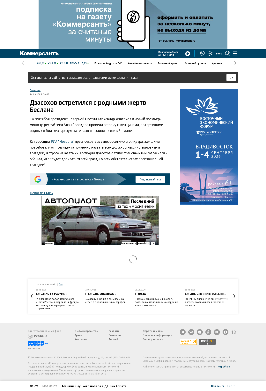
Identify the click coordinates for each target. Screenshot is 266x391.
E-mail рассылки (153, 339)
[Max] (225, 332)
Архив (78, 335)
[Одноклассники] (208, 332)
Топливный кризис (168, 63)
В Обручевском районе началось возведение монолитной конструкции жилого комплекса (156, 302)
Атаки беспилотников (140, 63)
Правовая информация (157, 335)
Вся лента (218, 386)
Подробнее (223, 366)
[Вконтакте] (191, 332)
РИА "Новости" (62, 141)
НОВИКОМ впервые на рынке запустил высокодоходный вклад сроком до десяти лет (206, 302)
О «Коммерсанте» (86, 331)
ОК (231, 78)
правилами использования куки (114, 77)
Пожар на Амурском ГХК (108, 63)
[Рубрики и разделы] (235, 53)
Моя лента (49, 386)
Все (61, 284)
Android (113, 339)
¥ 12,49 (64, 63)
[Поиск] (227, 53)
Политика (35, 90)
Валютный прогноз (195, 63)
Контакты (81, 339)
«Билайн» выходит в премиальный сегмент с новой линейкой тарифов (105, 300)
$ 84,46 (40, 63)
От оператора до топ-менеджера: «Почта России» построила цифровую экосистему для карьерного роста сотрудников (57, 303)
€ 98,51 (52, 63)
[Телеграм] (183, 332)
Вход (219, 53)
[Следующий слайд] (234, 296)
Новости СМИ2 (41, 193)
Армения (217, 63)
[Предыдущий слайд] (32, 296)
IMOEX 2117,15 (78, 63)
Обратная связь (153, 331)
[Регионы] (202, 53)
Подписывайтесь (150, 179)
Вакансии (115, 335)
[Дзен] (200, 332)
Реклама (114, 331)
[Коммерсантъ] (39, 53)
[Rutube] (217, 332)
